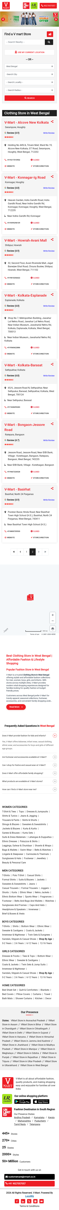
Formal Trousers (29, 888)
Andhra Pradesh (22, 1117)
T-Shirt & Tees (9, 811)
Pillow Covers (23, 994)
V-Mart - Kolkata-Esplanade (25, 295)
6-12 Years (31, 943)
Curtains (37, 994)
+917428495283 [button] (13, 407)
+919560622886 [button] (13, 347)
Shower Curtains (23, 998)
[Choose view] (53, 629)
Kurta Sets (27, 832)
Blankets (45, 990)
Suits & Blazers (26, 879)
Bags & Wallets (9, 849)
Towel (47, 994)
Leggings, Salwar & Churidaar (17, 845)
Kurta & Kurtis (30, 828)
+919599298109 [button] (13, 223)
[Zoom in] (53, 615)
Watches (49, 901)
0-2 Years (6, 943)
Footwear (29, 858)
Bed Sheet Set (9, 990)
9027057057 (49, 6)
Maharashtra (24, 1121)
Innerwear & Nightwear (13, 934)
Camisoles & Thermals (37, 854)
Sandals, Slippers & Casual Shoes (19, 939)
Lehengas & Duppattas (40, 837)
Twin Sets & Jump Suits (33, 964)
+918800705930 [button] (13, 531)
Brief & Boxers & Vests (13, 913)
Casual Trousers (10, 888)
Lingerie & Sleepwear (12, 854)
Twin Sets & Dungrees (39, 934)
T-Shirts (6, 875)
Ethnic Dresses (9, 841)
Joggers (45, 888)
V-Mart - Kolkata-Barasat (23, 365)
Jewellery (41, 858)
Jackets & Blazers (11, 828)
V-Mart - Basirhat (17, 489)
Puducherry (40, 1121)
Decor (48, 998)
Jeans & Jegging (28, 815)
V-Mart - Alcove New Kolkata (26, 122)
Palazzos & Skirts (29, 841)
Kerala (51, 1117)
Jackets (41, 879)
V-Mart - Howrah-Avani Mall (25, 240)
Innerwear (33, 909)
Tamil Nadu (20, 1124)
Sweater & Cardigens (12, 930)
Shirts (15, 926)
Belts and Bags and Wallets (28, 901)
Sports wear (31, 896)
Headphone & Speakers (14, 909)
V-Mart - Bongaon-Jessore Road (24, 427)
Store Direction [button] (41, 166)
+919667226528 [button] (13, 472)
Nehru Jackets (42, 892)
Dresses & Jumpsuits (37, 811)
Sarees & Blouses (11, 832)
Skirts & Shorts (29, 820)
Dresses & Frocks (10, 956)
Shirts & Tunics (9, 815)
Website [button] (11, 166)
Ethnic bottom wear (12, 896)
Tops (21, 811)
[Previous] (20, 551)
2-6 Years (19, 943)
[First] (14, 551)
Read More (14, 707)
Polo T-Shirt (18, 875)
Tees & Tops (28, 956)
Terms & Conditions (29, 1206)
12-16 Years (46, 943)
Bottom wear (28, 926)
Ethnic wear (26, 892)
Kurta (14, 892)
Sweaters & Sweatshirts (34, 824)
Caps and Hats (37, 905)
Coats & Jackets (34, 930)
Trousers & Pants (10, 820)
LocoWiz (29, 1196)
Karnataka (39, 1117)
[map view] (50, 34)
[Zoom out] (53, 621)
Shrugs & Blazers (10, 824)
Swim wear (26, 849)
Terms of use (34, 634)
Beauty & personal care (14, 862)
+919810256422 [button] (13, 278)
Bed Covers (7, 994)
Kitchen (39, 998)
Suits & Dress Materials (14, 837)
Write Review (49, 133)
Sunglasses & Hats (11, 858)
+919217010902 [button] (13, 160)
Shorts (5, 892)
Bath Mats (7, 998)
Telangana (35, 1124)
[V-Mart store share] (53, 121)
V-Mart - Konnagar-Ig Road (25, 177)
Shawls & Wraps (43, 845)
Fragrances (46, 896)
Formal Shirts (9, 879)
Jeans (32, 884)
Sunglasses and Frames (14, 905)
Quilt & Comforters (28, 990)
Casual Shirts (34, 875)
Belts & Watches (43, 849)
